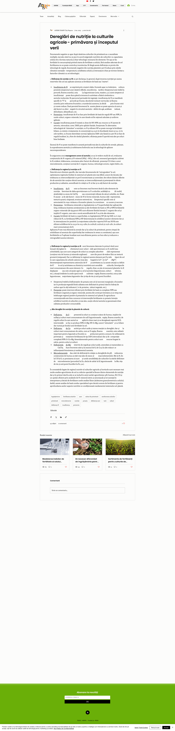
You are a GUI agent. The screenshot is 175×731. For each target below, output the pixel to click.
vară (105, 401)
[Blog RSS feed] (88, 712)
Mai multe (114, 16)
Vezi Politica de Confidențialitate (64, 728)
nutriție (77, 401)
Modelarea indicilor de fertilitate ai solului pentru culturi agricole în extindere (54, 460)
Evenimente (103, 16)
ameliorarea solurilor (108, 396)
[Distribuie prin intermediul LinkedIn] (61, 417)
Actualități (50, 16)
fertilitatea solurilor (69, 396)
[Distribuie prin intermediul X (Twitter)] (56, 417)
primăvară (54, 401)
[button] (105, 5)
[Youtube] (87, 1)
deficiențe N (55, 405)
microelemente (66, 401)
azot (80, 396)
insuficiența (66, 405)
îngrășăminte (55, 396)
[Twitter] (93, 1)
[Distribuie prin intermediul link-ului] (66, 417)
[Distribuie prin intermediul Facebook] (51, 417)
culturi (112, 401)
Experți (92, 16)
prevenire (76, 405)
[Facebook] (90, 1)
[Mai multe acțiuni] (124, 30)
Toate (41, 16)
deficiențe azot (95, 401)
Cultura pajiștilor (70, 16)
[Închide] (172, 727)
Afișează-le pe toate (129, 435)
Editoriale (83, 16)
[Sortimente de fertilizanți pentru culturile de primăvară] (120, 447)
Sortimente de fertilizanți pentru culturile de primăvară (120, 460)
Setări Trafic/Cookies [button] (141, 728)
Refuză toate (155, 728)
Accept (166, 728)
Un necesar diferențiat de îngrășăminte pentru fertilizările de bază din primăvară (87, 460)
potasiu (85, 401)
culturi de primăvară (91, 396)
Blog (59, 16)
